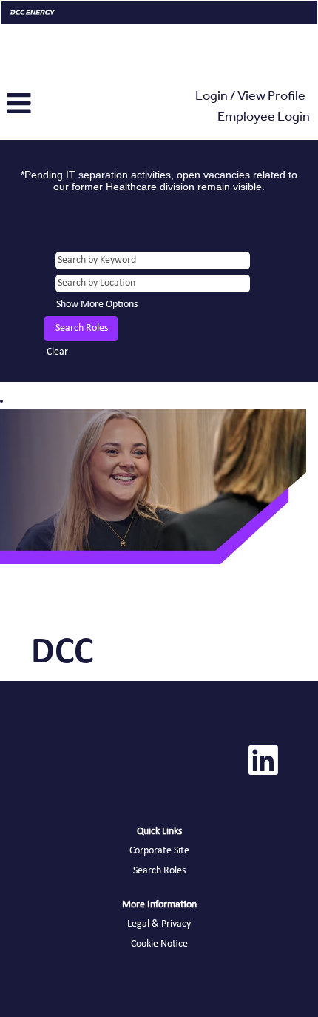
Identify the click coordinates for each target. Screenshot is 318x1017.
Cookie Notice (159, 944)
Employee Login (263, 118)
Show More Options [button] (97, 304)
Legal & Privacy (159, 924)
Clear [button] (57, 352)
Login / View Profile (250, 97)
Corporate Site (159, 850)
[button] (53, 104)
